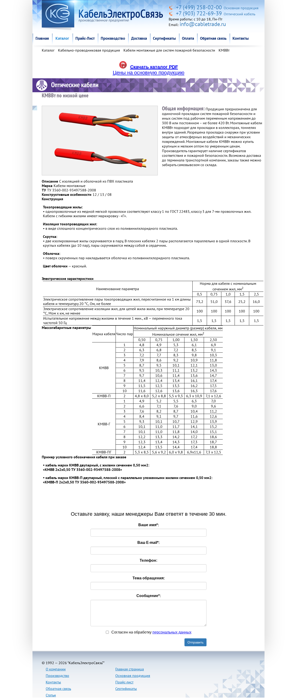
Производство (113, 38)
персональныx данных (171, 632)
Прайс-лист (124, 682)
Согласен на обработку (150, 632)
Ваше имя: (148, 525)
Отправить (195, 642)
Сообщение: (148, 596)
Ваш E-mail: (148, 543)
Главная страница (129, 669)
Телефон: (148, 560)
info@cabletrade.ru (203, 24)
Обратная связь (213, 38)
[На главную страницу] (171, 7)
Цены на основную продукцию (148, 72)
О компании (56, 669)
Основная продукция (132, 675)
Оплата (188, 38)
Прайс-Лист (85, 38)
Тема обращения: (148, 578)
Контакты (240, 38)
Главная (42, 38)
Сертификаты (164, 38)
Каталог (62, 38)
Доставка (139, 38)
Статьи (51, 695)
